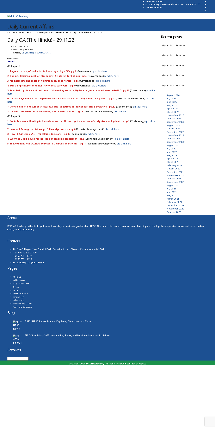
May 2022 (172, 155)
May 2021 (172, 195)
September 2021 (176, 181)
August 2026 (180, 48)
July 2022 (171, 148)
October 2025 (174, 118)
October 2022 (174, 138)
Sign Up (18, 422)
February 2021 (174, 201)
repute (142, 363)
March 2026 (173, 111)
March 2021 (173, 198)
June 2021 (172, 191)
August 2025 (173, 125)
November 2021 (175, 175)
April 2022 (172, 158)
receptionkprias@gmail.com (28, 262)
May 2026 (172, 105)
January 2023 (173, 128)
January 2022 (173, 168)
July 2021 (171, 188)
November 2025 (175, 115)
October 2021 (174, 178)
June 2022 (172, 151)
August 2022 (173, 145)
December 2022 (175, 131)
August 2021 (173, 185)
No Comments (13, 58)
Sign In (27, 422)
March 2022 (173, 161)
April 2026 (172, 108)
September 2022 (176, 141)
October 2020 (174, 211)
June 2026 (172, 101)
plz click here (100, 71)
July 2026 (171, 98)
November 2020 (175, 208)
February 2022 (174, 165)
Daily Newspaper (198, 48)
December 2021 (175, 171)
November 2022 (175, 135)
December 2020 (175, 205)
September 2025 (176, 121)
